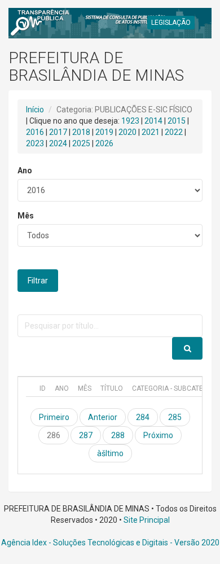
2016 (35, 132)
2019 (104, 132)
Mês (25, 215)
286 (53, 435)
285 (175, 417)
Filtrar (38, 280)
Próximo (158, 435)
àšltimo (110, 453)
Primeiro (54, 417)
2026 (104, 143)
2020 (127, 132)
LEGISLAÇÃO (171, 23)
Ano (24, 170)
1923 (130, 120)
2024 (58, 143)
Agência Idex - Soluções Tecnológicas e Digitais (84, 542)
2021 (151, 132)
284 (142, 417)
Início (35, 109)
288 (118, 435)
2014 (153, 120)
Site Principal (147, 519)
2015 (177, 120)
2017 (58, 132)
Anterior (102, 417)
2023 (35, 143)
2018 (81, 132)
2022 (174, 132)
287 (86, 435)
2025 (81, 143)
